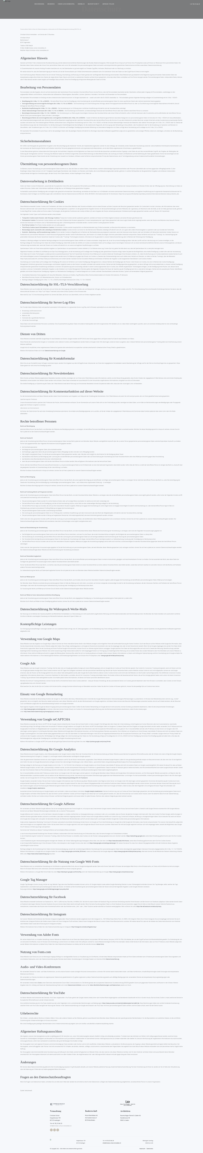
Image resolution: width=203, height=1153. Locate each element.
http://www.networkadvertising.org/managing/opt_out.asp (41, 711)
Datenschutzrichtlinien (74, 985)
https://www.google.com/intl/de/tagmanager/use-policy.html (51, 889)
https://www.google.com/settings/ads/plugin (102, 843)
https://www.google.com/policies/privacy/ (121, 872)
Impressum (142, 1148)
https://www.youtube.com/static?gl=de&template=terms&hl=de (120, 1003)
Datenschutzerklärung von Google (55, 350)
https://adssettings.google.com (135, 836)
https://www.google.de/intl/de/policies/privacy (127, 851)
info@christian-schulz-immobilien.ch (60, 1126)
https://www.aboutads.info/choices (118, 841)
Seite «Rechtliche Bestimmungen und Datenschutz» (105, 985)
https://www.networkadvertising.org (38, 854)
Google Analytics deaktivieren (36, 788)
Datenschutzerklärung (112, 959)
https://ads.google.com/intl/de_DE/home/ (73, 851)
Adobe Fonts (100, 944)
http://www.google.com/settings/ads (35, 709)
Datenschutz (150, 1148)
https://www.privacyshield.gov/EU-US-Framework (73, 778)
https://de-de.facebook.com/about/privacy (148, 906)
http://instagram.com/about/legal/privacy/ (83, 927)
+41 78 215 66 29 (195, 4)
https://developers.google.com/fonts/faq (69, 872)
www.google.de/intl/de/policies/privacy (112, 655)
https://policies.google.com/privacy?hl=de (98, 741)
